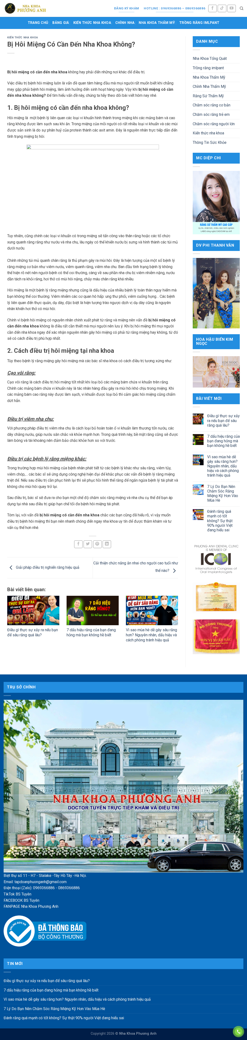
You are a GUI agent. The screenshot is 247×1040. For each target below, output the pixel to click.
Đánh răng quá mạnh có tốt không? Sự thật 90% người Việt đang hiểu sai (220, 520)
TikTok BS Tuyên (17, 894)
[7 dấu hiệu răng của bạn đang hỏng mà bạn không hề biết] (93, 610)
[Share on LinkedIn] (107, 544)
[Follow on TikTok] (222, 9)
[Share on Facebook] (78, 544)
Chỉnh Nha (125, 23)
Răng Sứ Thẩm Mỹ (208, 96)
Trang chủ (38, 23)
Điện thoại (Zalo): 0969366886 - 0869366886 (42, 888)
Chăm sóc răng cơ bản (211, 105)
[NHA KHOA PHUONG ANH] (25, 8)
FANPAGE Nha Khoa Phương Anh (31, 906)
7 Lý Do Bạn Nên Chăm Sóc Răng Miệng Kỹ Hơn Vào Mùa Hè (222, 493)
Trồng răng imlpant (199, 23)
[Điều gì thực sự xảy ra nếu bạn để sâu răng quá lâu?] (33, 610)
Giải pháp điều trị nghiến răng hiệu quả (47, 567)
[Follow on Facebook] (212, 9)
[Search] (241, 8)
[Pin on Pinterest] (97, 544)
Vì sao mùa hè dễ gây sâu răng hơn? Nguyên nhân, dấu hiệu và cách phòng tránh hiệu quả (151, 635)
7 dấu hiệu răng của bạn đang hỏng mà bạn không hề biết (91, 632)
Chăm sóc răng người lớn (214, 124)
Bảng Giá (60, 23)
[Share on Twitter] (87, 544)
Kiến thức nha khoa (92, 23)
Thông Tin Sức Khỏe (209, 142)
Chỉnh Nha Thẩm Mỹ (209, 86)
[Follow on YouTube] (231, 9)
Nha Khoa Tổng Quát (210, 58)
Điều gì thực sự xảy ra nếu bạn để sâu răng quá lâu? (32, 632)
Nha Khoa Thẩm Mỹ (157, 23)
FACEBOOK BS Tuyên (21, 900)
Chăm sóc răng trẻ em (211, 114)
